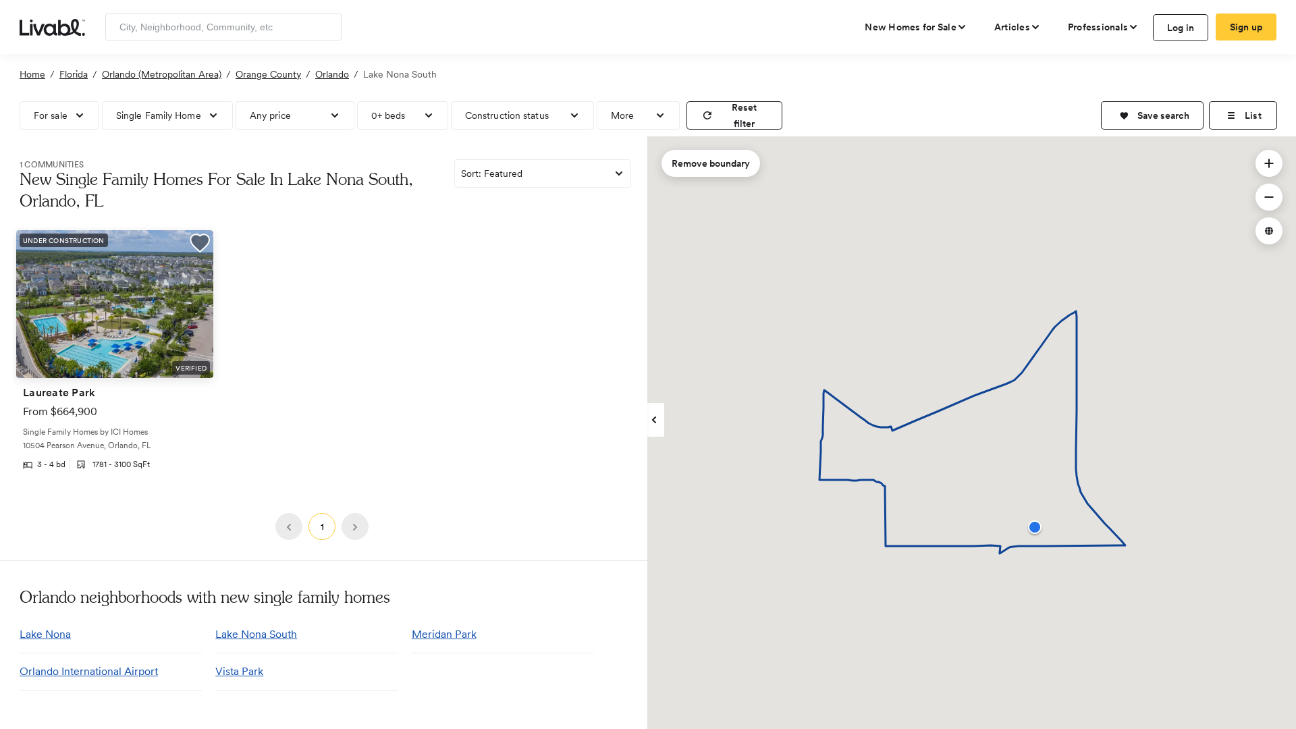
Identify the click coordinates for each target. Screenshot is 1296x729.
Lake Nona (45, 634)
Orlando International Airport (89, 671)
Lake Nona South (256, 634)
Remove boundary (711, 163)
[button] (1152, 115)
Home (32, 74)
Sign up (1246, 27)
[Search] (326, 27)
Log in (1181, 27)
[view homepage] (52, 26)
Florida (73, 74)
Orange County (268, 74)
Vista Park (239, 671)
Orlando (332, 74)
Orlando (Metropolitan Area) (161, 74)
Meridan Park (444, 634)
